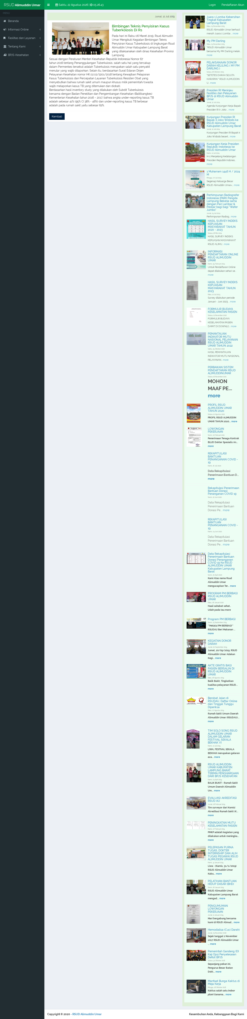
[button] (48, 5)
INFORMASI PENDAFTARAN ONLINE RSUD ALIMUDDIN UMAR (223, 256)
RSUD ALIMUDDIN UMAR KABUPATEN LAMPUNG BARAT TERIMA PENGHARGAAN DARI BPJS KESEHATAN (223, 770)
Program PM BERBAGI (222, 619)
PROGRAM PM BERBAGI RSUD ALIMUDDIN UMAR (223, 596)
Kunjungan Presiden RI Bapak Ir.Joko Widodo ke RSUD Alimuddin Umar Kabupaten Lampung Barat (224, 121)
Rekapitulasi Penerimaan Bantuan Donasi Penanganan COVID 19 (223, 491)
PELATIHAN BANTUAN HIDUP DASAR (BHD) (222, 883)
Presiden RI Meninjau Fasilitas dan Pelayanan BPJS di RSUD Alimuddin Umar (222, 95)
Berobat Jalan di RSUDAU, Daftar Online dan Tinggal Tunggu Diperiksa (222, 702)
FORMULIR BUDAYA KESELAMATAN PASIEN (222, 310)
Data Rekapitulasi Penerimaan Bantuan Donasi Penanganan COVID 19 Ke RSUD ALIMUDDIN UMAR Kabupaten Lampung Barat (221, 562)
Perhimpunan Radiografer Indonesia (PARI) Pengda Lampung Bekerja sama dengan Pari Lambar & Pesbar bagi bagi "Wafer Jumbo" (223, 202)
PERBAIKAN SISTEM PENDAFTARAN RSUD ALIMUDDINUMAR (222, 370)
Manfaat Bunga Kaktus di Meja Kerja (224, 982)
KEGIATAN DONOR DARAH (219, 642)
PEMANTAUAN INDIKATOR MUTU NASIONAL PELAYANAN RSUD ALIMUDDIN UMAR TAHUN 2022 (223, 339)
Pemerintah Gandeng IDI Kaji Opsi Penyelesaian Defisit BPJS (223, 954)
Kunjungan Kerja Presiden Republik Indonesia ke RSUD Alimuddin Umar (223, 146)
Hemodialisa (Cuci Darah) (224, 929)
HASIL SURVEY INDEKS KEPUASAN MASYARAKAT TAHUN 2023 (223, 287)
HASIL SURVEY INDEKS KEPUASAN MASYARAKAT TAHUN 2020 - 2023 (223, 225)
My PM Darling (216, 40)
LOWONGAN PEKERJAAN (216, 430)
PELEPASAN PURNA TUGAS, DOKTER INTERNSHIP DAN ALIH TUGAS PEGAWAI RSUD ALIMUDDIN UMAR (223, 853)
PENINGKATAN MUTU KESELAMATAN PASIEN (222, 824)
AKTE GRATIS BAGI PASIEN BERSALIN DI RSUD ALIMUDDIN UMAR (221, 670)
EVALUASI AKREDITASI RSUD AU (222, 799)
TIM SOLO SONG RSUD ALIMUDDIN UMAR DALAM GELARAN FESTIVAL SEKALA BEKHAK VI (222, 736)
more (235, 33)
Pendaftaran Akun (233, 4)
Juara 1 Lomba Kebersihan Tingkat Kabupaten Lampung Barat (223, 19)
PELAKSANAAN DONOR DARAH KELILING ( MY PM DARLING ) (223, 65)
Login (212, 4)
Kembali (57, 116)
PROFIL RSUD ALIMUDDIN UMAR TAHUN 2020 (220, 407)
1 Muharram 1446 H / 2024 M (223, 173)
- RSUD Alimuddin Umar (86, 1014)
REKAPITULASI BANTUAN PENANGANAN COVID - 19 (223, 458)
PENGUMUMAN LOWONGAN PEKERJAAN (218, 908)
